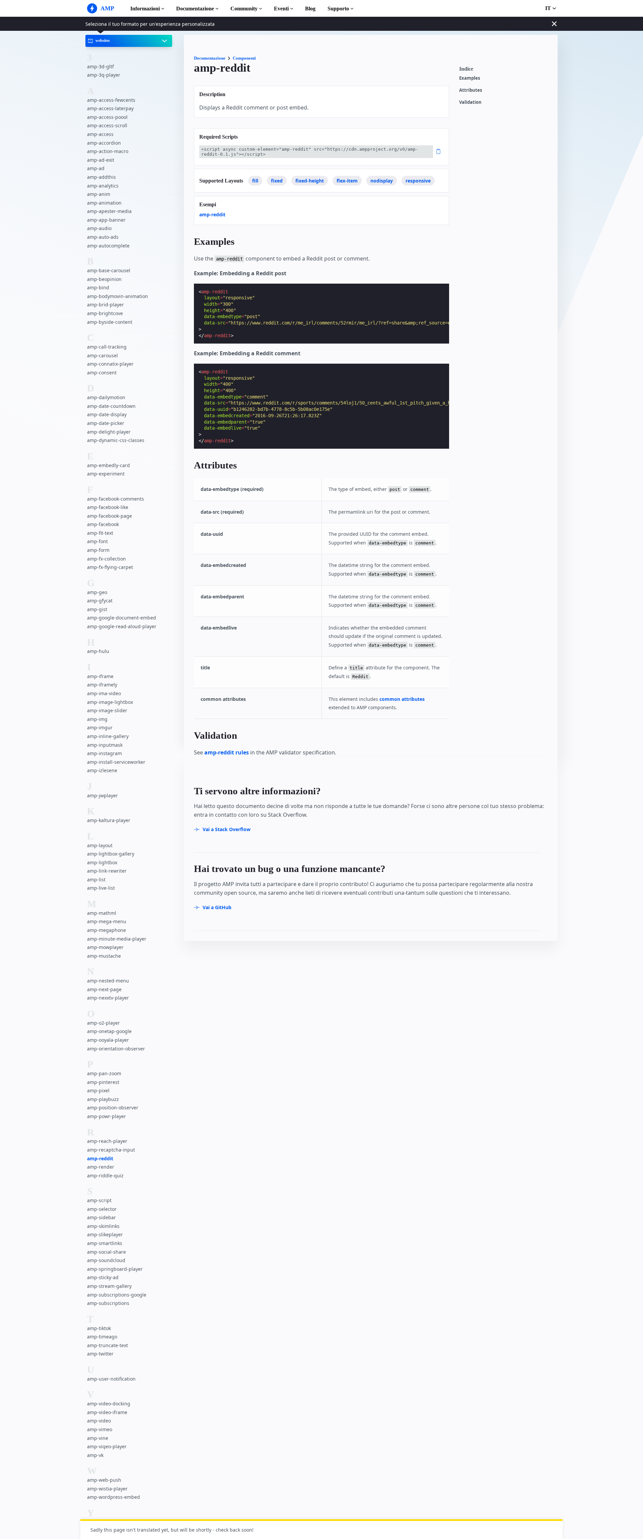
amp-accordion (104, 142)
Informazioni (145, 8)
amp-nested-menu (108, 980)
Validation (470, 102)
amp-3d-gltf (100, 66)
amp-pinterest (103, 1082)
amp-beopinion (104, 279)
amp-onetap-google (109, 1031)
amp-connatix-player (110, 364)
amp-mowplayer (105, 947)
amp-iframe (100, 676)
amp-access (100, 134)
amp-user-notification (111, 1379)
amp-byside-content (109, 321)
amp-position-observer (112, 1107)
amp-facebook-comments (115, 498)
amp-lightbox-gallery (110, 854)
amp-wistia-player (107, 1488)
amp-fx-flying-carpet (110, 567)
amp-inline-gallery (108, 736)
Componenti (244, 58)
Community (244, 8)
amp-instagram (104, 753)
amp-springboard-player (115, 1269)
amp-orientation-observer (116, 1048)
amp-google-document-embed (121, 617)
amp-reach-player (107, 1141)
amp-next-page (104, 989)
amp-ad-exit (100, 160)
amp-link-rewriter (107, 871)
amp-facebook (103, 524)
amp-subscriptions (108, 1303)
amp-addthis (101, 177)
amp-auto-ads (103, 237)
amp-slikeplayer (105, 1234)
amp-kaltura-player (108, 820)
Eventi (281, 8)
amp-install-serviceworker (116, 762)
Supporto (338, 8)
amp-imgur (100, 727)
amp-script (99, 1200)
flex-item (347, 180)
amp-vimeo (99, 1429)
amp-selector (102, 1209)
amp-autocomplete (108, 245)
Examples (469, 78)
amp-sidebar (101, 1217)
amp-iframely (102, 684)
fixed (277, 180)
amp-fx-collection (106, 558)
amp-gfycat (100, 600)
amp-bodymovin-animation (117, 296)
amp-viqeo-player (107, 1446)
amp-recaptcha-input (111, 1150)
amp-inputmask (105, 744)
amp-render (100, 1167)
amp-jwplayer (102, 795)
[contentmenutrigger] (505, 70)
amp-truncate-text (107, 1345)
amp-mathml (101, 913)
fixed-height (309, 180)
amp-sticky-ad (103, 1277)
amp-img (97, 719)
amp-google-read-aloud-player (121, 626)
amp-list (96, 879)
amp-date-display (107, 414)
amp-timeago (102, 1336)
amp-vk (95, 1455)
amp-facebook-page (109, 516)
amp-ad (95, 168)
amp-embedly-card (108, 465)
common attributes (402, 699)
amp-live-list (101, 888)
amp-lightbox (102, 862)
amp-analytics (103, 185)
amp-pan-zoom (104, 1073)
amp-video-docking (108, 1403)
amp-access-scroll (107, 125)
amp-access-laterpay (110, 108)
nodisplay (381, 180)
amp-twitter (100, 1353)
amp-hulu (98, 651)
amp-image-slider (107, 710)
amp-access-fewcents (111, 99)
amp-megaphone (106, 930)
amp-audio (99, 228)
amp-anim (98, 194)
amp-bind (98, 287)
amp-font (97, 541)
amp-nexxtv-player (108, 998)
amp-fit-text (100, 533)
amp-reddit (100, 1158)
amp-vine (97, 1438)
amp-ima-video (104, 693)
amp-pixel (98, 1090)
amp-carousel (102, 355)
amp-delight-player (109, 431)
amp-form (98, 550)
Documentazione (195, 8)
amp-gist (97, 609)
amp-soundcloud (106, 1260)
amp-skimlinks (103, 1226)
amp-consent (102, 372)
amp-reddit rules (226, 752)
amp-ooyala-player (108, 1040)
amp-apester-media (109, 211)
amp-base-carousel (108, 270)
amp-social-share (106, 1251)
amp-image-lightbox (110, 702)
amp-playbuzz (103, 1099)
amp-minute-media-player (116, 938)
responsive (418, 180)
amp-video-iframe (107, 1412)
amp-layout (100, 845)
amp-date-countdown (111, 406)
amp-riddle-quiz (105, 1175)
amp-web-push (104, 1480)
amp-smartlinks (104, 1243)
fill (255, 180)
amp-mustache (104, 956)
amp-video (99, 1420)
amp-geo (97, 592)
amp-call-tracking (107, 347)
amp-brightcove (105, 313)
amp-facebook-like (107, 507)
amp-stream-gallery (109, 1286)
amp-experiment (106, 473)
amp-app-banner (106, 220)
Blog (310, 8)
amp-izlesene (102, 770)
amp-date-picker (105, 423)
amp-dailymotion (106, 397)
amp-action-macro (107, 151)
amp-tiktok (99, 1328)
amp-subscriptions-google (116, 1294)
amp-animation (104, 203)
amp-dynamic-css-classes (115, 440)
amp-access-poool (107, 117)
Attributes (470, 90)
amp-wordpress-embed (113, 1497)
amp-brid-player (105, 304)
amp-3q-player (103, 75)
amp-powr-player (106, 1116)
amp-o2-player (103, 1023)
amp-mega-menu (106, 921)
